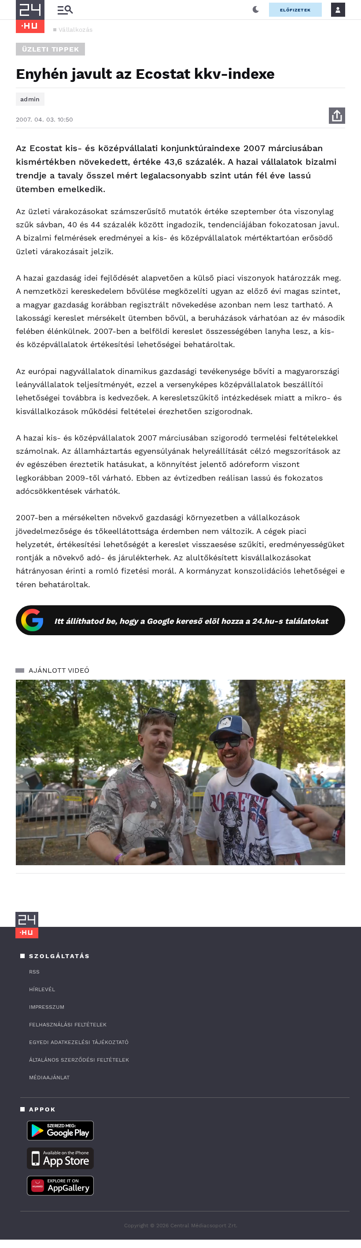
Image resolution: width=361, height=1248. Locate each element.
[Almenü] (65, 10)
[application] (180, 772)
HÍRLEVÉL (42, 989)
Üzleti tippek (50, 49)
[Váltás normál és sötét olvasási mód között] (255, 9)
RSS (34, 972)
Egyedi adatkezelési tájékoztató (79, 1042)
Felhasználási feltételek (68, 1025)
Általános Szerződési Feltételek (79, 1060)
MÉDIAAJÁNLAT (49, 1077)
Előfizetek (295, 9)
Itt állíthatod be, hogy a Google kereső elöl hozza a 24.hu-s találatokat (191, 621)
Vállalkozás (75, 29)
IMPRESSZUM (46, 1007)
